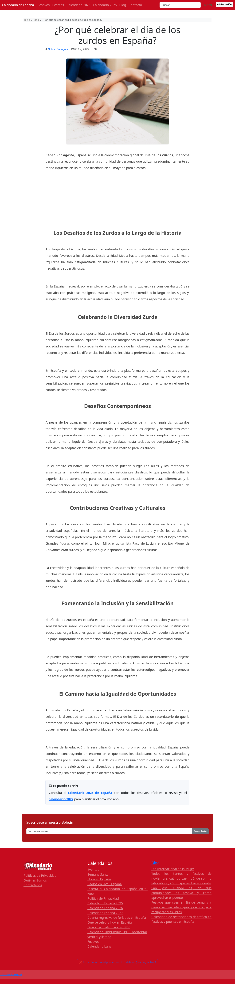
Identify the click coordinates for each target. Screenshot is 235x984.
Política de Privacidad (103, 898)
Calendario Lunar (100, 946)
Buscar (208, 5)
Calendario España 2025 (105, 903)
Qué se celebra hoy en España (109, 922)
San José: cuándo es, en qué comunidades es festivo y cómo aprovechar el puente (181, 893)
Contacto (135, 5)
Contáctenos (33, 885)
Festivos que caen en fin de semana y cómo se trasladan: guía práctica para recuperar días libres (181, 907)
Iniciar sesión (224, 4)
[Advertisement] (117, 197)
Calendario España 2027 (105, 913)
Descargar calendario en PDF (108, 927)
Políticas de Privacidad (40, 875)
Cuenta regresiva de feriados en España (116, 917)
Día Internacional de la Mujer (172, 869)
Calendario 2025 (105, 5)
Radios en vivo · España (104, 884)
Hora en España (99, 879)
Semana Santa (98, 874)
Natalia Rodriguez (58, 49)
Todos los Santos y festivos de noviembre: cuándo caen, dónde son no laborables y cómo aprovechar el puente (181, 878)
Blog (122, 5)
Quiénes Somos (35, 880)
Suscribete (200, 831)
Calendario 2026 (78, 5)
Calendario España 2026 (105, 908)
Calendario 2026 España (11, 974)
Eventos (58, 5)
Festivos (44, 5)
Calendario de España (18, 5)
